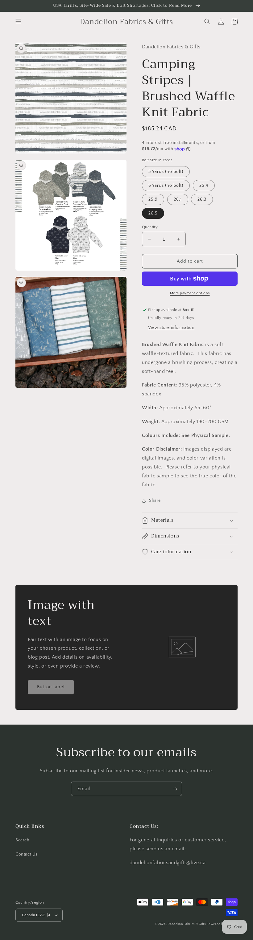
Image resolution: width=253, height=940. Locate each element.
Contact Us (26, 854)
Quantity (150, 227)
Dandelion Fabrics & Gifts (187, 924)
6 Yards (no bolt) (165, 185)
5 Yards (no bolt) (165, 171)
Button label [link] (51, 686)
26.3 (201, 199)
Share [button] (155, 500)
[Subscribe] (175, 789)
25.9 (153, 199)
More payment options (190, 293)
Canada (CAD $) (36, 915)
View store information (171, 327)
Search (22, 840)
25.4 (203, 185)
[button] (18, 21)
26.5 (153, 213)
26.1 (178, 199)
